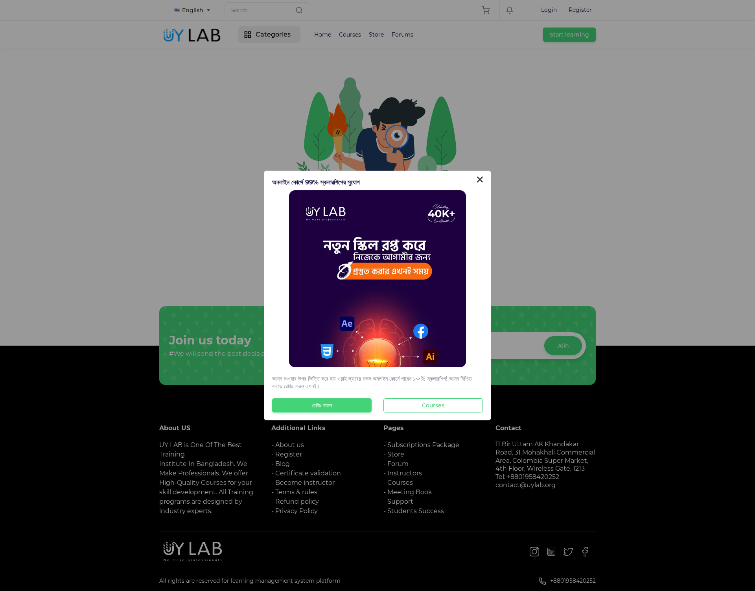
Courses (433, 405)
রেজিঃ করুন (322, 405)
